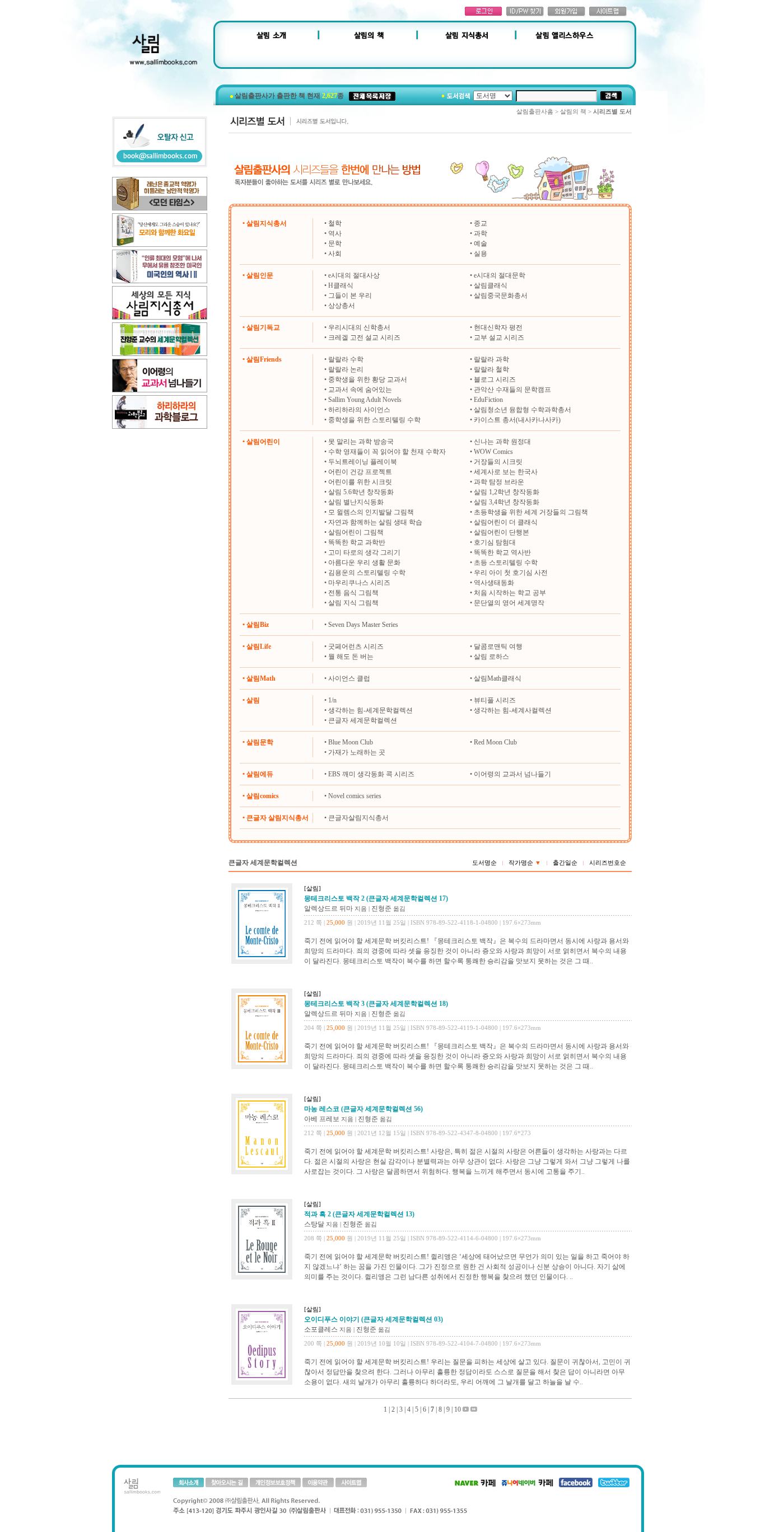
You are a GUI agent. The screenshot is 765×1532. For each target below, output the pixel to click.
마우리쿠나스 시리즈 (359, 583)
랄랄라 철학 (491, 369)
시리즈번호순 (607, 862)
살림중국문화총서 (501, 295)
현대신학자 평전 (498, 327)
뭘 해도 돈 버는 (351, 656)
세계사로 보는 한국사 (506, 472)
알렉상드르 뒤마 (328, 908)
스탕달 (314, 1224)
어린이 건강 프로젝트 (360, 472)
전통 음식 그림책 (353, 593)
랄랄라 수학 (345, 359)
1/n (332, 700)
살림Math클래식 (497, 678)
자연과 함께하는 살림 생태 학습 (375, 522)
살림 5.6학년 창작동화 (361, 492)
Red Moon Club (495, 742)
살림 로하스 (491, 656)
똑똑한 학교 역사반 (502, 552)
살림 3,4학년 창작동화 (506, 502)
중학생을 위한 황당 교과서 (367, 379)
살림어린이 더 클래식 (506, 522)
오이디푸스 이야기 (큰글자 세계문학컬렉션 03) (373, 1319)
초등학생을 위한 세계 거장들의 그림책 (531, 512)
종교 (480, 223)
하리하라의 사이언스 (359, 410)
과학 (480, 233)
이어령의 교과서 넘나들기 (512, 774)
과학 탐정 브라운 (499, 482)
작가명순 (525, 862)
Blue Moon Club (350, 742)
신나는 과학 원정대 (502, 442)
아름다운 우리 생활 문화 (364, 562)
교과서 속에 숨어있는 (360, 389)
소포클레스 (321, 1329)
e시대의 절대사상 (354, 275)
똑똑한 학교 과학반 (356, 542)
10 (457, 1409)
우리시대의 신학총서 (359, 327)
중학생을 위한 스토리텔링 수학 (374, 420)
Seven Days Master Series (363, 625)
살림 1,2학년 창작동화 (506, 492)
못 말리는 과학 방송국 (361, 442)
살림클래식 (490, 285)
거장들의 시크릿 (498, 462)
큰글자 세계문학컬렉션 (362, 720)
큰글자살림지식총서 (358, 818)
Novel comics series (354, 796)
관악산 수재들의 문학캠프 (512, 389)
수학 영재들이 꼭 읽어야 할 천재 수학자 (387, 452)
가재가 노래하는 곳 (356, 752)
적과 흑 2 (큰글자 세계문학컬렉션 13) (359, 1214)
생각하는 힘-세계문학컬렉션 (370, 710)
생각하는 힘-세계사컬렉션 (513, 710)
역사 (335, 233)
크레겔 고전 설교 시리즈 (364, 337)
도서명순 (484, 862)
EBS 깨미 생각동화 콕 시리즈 (371, 774)
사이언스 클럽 (349, 678)
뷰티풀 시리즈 (495, 700)
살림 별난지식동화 (356, 502)
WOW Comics (493, 452)
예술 (480, 243)
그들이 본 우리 (350, 295)
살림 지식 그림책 (353, 603)
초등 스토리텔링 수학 (506, 562)
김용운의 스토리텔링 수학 (366, 573)
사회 (335, 253)
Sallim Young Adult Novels (365, 400)
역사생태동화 (494, 583)
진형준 (381, 908)
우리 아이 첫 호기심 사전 (511, 573)
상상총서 (341, 306)
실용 (480, 253)
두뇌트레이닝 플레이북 (362, 462)
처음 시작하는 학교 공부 (510, 593)
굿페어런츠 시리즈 (356, 646)
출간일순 (565, 862)
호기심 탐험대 (495, 542)
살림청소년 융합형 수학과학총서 (522, 410)
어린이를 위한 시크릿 (360, 482)
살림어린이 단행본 (501, 532)
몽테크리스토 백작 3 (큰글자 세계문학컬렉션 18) (376, 1004)
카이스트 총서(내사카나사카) (517, 420)
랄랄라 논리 (345, 369)
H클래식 (340, 285)
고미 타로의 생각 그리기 (364, 552)
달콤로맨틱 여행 (498, 646)
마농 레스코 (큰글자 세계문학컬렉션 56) (363, 1109)
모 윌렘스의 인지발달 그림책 (371, 512)
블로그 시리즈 (495, 379)
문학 (335, 243)
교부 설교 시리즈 (499, 337)
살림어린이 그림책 (356, 532)
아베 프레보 (321, 1119)
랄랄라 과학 (491, 359)
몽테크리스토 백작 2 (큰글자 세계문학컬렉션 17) (376, 898)
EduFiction (488, 400)
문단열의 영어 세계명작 (509, 603)
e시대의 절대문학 (499, 275)
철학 (335, 223)
